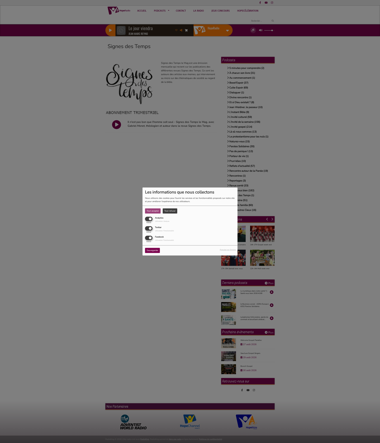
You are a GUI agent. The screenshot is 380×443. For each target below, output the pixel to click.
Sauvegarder (152, 250)
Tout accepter (153, 210)
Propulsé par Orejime (228, 250)
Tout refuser (170, 210)
